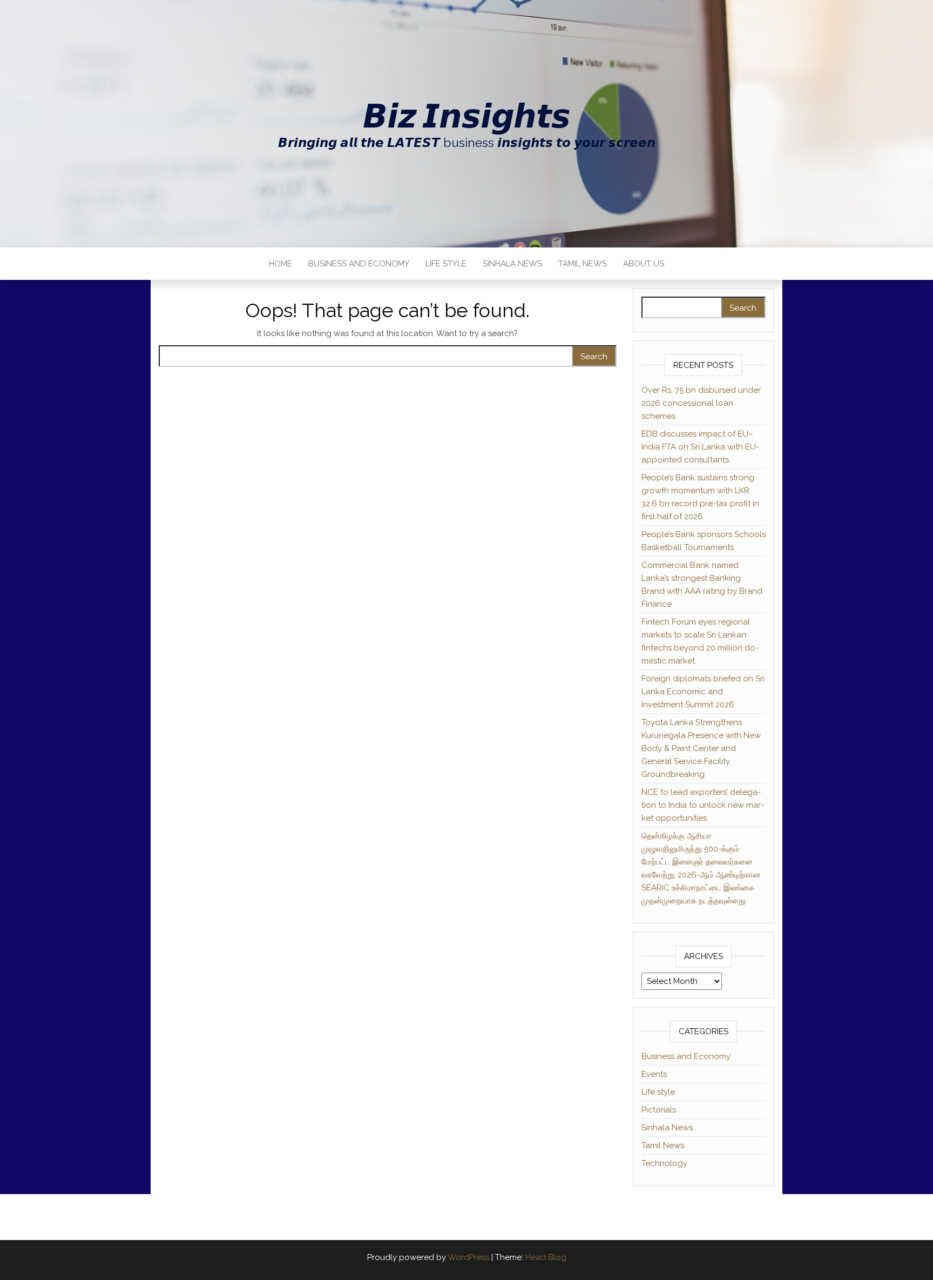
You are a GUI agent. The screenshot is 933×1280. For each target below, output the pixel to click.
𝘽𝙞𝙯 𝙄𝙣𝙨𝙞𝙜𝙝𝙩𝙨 (466, 116)
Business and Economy (358, 264)
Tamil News (582, 264)
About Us (643, 264)
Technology (664, 1163)
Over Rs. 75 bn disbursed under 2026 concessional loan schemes (701, 403)
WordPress (468, 1257)
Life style (445, 264)
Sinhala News (512, 264)
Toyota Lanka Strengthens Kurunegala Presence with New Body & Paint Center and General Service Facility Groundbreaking (701, 748)
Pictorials (658, 1110)
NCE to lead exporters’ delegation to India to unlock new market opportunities (702, 805)
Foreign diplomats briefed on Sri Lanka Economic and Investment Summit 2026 (703, 691)
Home (280, 264)
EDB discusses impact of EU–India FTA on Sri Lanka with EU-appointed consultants (700, 447)
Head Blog (545, 1257)
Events (654, 1074)
